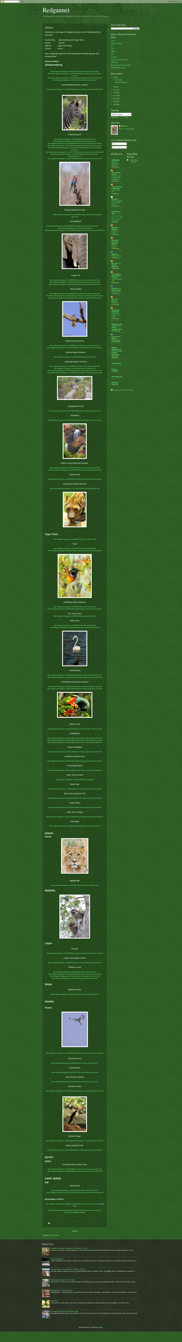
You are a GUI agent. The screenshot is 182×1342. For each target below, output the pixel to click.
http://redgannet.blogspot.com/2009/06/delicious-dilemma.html (75, 139)
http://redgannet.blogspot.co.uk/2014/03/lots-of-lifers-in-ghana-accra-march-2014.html (74, 1053)
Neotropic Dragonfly (115, 383)
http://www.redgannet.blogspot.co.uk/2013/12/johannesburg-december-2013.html (75, 78)
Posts (115, 144)
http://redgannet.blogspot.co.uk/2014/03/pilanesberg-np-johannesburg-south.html (75, 158)
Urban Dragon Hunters (116, 173)
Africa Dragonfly (117, 376)
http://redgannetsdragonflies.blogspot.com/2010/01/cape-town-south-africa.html (72, 1204)
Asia (112, 54)
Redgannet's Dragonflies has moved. (116, 315)
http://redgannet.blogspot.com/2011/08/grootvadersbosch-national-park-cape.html (74, 742)
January (117, 80)
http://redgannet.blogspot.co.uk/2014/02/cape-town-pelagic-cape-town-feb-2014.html (74, 817)
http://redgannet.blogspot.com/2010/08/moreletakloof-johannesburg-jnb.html (72, 226)
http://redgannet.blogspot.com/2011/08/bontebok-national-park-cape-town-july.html (74, 740)
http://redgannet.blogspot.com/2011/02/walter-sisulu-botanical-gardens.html (75, 468)
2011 (115, 98)
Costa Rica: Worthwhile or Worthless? (115, 163)
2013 (115, 92)
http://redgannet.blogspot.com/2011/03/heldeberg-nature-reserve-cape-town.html (75, 609)
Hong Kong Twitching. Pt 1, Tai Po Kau (62, 1280)
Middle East (114, 62)
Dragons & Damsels (115, 228)
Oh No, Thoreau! (116, 291)
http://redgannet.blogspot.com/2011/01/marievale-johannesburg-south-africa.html (75, 145)
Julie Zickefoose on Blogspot (117, 187)
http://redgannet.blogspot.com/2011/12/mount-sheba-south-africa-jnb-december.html (74, 296)
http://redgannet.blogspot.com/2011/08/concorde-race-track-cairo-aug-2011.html (75, 1169)
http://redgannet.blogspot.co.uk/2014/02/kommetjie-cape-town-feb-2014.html (74, 826)
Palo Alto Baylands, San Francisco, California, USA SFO (68, 1269)
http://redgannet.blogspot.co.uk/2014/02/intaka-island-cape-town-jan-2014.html (74, 807)
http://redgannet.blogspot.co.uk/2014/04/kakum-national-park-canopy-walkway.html (74, 1150)
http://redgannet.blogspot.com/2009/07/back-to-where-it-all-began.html (74, 885)
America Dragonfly (115, 370)
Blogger (100, 1327)
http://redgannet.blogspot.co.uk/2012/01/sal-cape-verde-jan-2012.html (74, 1190)
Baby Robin (54, 1301)
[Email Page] (49, 1223)
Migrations (115, 254)
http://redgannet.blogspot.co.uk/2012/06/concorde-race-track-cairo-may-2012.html (74, 1171)
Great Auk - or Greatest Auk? (116, 289)
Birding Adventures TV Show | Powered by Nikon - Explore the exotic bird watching (117, 352)
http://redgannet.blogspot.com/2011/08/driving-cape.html (75, 779)
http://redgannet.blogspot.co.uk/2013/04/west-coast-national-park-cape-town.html (75, 798)
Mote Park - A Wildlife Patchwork (116, 265)
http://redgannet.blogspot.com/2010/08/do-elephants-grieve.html (74, 141)
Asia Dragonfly (116, 363)
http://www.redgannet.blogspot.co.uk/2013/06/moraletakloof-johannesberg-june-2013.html (75, 230)
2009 (115, 104)
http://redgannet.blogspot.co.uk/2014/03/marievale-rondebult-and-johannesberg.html (74, 89)
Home (74, 1231)
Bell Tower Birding (115, 300)
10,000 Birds (116, 160)
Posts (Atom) (55, 1235)
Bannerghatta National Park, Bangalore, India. (65, 1311)
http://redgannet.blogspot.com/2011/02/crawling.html (74, 228)
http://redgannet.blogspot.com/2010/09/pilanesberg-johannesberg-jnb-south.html (75, 143)
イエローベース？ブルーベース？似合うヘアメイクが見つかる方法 (117, 217)
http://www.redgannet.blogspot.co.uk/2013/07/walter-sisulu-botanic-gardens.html (74, 470)
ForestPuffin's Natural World (116, 275)
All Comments (117, 147)
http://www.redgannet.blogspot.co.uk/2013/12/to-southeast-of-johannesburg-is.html (74, 373)
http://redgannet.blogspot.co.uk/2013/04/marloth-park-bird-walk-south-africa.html (75, 479)
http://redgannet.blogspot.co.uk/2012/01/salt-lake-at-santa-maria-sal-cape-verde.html (74, 1192)
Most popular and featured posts (121, 65)
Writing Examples (117, 256)
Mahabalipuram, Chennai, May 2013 (62, 1290)
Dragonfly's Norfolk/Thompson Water (117, 279)
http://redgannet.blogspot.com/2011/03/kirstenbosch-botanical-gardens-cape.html (75, 686)
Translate (125, 117)
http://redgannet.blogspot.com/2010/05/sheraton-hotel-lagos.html (74, 972)
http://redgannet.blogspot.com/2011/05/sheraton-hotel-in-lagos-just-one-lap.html (74, 974)
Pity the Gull (115, 302)
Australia (113, 57)
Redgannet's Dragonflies (116, 311)
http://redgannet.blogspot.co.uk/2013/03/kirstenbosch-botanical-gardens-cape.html (74, 689)
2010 (115, 101)
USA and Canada (116, 43)
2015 (115, 87)
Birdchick (115, 199)
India (112, 49)
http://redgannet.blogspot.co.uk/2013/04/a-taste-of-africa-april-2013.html (75, 71)
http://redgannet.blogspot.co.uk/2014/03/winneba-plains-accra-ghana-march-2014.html (75, 1091)
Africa (113, 51)
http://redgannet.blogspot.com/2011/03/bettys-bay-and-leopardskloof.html (74, 627)
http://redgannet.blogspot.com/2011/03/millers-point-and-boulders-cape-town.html (75, 729)
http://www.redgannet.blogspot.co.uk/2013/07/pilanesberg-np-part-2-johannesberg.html (75, 152)
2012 (115, 95)
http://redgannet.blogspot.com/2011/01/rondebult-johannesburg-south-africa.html (75, 420)
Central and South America (119, 59)
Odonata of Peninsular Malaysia (115, 241)
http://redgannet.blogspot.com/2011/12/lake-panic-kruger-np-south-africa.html (75, 284)
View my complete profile (126, 129)
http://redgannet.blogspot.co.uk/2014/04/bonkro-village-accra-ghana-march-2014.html (74, 1141)
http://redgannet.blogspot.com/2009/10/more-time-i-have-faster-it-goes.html (75, 280)
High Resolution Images (118, 68)
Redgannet (56, 9)
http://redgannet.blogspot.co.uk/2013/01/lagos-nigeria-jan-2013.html (74, 978)
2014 (115, 90)
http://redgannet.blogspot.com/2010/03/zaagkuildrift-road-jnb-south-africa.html (75, 411)
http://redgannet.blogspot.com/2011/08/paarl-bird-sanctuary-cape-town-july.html (74, 550)
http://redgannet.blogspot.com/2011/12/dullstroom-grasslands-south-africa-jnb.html (74, 347)
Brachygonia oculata (115, 231)
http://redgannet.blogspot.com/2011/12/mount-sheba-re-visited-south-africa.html (74, 298)
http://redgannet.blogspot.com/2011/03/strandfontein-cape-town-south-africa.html (75, 675)
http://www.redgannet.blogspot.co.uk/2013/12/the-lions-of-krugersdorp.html (75, 488)
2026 (115, 77)
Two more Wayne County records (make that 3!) (116, 177)
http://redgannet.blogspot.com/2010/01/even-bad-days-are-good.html (74, 1063)
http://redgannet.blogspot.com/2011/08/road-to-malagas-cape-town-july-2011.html (74, 738)
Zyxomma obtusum (114, 246)
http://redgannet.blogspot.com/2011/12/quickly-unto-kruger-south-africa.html (74, 282)
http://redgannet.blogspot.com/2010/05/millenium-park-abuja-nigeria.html (74, 994)
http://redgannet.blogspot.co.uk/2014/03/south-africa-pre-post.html (75, 80)
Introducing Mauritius (120, 82)
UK (112, 46)
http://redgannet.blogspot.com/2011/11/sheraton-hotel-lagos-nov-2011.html (75, 976)
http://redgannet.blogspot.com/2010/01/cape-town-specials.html (75, 548)
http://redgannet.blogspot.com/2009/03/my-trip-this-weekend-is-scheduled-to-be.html (74, 953)
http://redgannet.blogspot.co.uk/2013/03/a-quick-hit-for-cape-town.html (74, 539)
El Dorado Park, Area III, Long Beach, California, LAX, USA (69, 1248)
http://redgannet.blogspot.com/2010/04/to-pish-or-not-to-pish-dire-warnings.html (74, 962)
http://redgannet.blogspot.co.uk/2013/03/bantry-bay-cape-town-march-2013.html (75, 789)
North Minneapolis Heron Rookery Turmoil (117, 202)
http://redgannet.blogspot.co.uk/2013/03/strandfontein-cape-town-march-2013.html (74, 677)
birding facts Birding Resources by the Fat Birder (116, 339)
